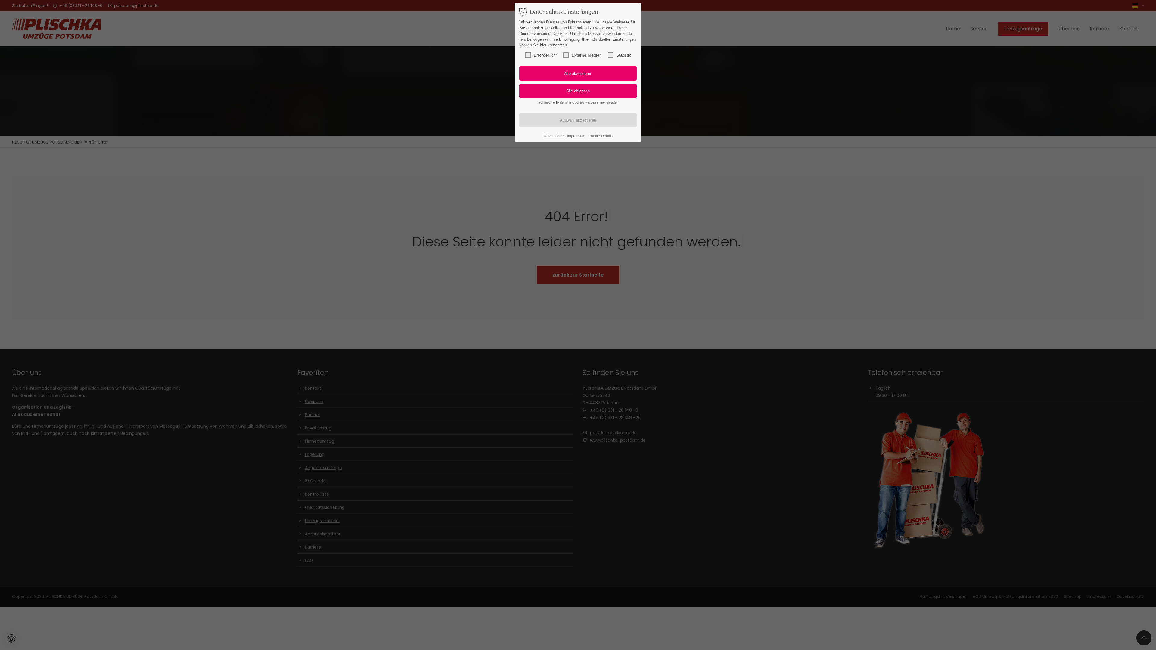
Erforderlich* (545, 55)
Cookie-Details (600, 136)
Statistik (623, 55)
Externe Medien (587, 55)
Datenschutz (554, 136)
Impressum (576, 136)
